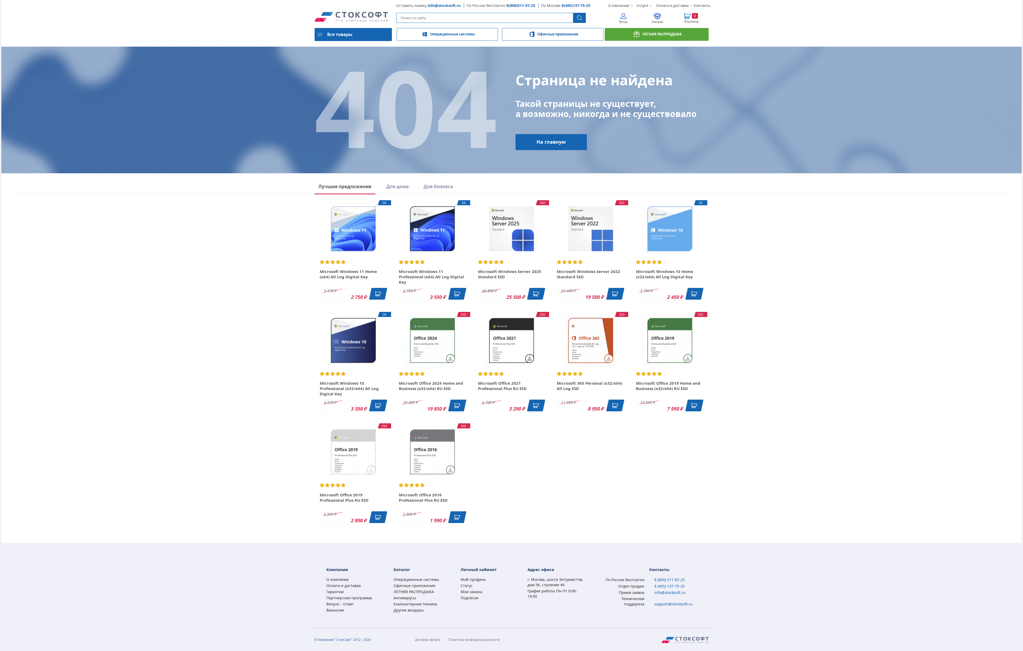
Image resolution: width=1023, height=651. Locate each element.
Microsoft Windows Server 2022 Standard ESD (588, 274)
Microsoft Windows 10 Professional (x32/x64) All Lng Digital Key (349, 388)
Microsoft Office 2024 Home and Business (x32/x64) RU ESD (431, 385)
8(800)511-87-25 (520, 5)
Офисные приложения (557, 34)
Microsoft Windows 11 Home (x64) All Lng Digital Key (348, 274)
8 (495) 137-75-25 (669, 586)
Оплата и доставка (670, 5)
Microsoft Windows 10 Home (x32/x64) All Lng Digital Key (664, 274)
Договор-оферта (427, 639)
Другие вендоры (408, 610)
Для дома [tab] (397, 186)
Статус (467, 585)
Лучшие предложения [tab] (344, 186)
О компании (618, 5)
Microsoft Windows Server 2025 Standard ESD (509, 274)
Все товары (339, 34)
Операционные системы (452, 34)
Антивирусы (404, 597)
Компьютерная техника (415, 603)
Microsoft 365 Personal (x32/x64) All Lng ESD (589, 385)
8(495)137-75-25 (576, 5)
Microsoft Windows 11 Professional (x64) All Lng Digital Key (431, 277)
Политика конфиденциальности (474, 639)
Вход (623, 21)
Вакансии (335, 610)
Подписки (469, 597)
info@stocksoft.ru (444, 5)
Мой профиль (473, 579)
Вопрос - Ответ (340, 603)
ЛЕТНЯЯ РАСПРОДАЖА (662, 34)
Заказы (657, 21)
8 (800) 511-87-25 (669, 579)
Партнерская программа (349, 597)
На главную (551, 142)
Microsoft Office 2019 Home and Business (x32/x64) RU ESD (668, 385)
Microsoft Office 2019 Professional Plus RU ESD (344, 497)
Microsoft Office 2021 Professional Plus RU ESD (502, 385)
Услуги (642, 5)
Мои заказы (471, 591)
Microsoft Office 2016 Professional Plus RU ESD (423, 497)
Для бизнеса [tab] (438, 186)
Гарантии (335, 591)
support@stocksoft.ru (673, 603)
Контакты (701, 5)
